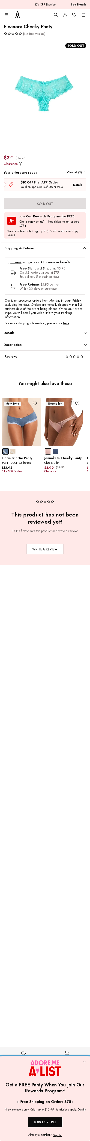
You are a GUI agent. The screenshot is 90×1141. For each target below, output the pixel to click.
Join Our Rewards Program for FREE (47, 216)
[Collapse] (84, 1061)
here (66, 323)
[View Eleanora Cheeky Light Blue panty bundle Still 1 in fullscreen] (45, 95)
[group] (45, 95)
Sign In (57, 1135)
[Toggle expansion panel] (84, 248)
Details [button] (11, 235)
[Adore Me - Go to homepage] (17, 14)
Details (77, 185)
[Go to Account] (65, 14)
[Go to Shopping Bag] (83, 14)
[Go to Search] (55, 14)
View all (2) (74, 172)
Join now (15, 262)
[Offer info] (20, 164)
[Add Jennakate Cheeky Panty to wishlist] (77, 404)
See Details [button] (78, 5)
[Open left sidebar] (6, 14)
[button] (24, 34)
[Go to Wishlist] (74, 14)
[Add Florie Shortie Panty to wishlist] (35, 404)
